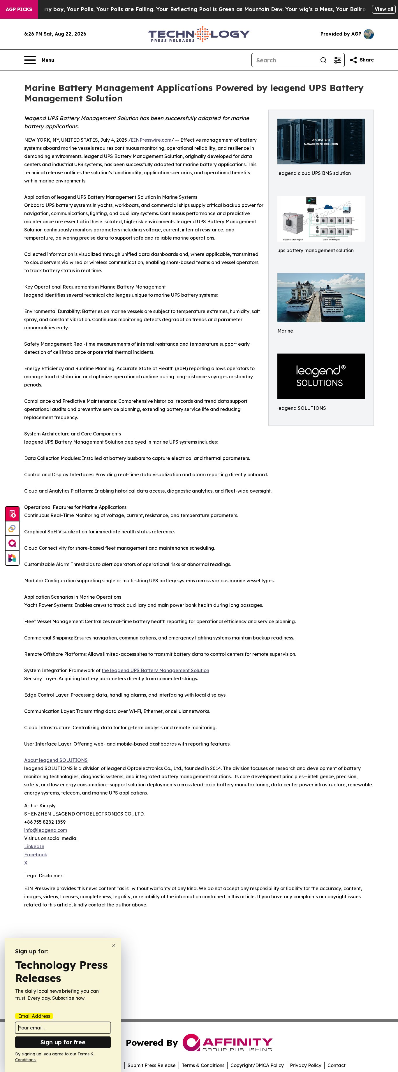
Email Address (34, 1016)
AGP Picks (19, 9)
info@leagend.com (45, 830)
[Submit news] (12, 514)
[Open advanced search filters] (337, 60)
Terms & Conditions (203, 1065)
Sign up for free (62, 1042)
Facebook (35, 854)
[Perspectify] (12, 528)
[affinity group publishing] (12, 543)
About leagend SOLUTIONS (56, 760)
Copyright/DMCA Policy (257, 1065)
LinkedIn (34, 846)
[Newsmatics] (12, 558)
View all (384, 9)
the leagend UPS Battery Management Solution (155, 670)
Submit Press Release (152, 1065)
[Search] (323, 60)
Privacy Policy (305, 1065)
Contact (336, 1065)
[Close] (114, 945)
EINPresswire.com (151, 140)
